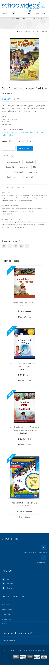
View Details (25, 517)
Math (7, 172)
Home (20, 31)
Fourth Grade (6, 619)
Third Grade (6, 614)
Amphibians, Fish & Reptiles (24, 304)
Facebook (10, 584)
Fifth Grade (6, 624)
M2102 (36, 167)
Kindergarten (24, 167)
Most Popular (19, 172)
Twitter (9, 579)
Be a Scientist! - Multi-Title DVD (24, 504)
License (21, 141)
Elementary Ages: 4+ (13, 162)
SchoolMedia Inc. (12, 177)
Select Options (25, 317)
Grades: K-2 (10, 167)
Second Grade (28, 177)
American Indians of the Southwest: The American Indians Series (24, 430)
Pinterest (9, 588)
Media (4, 141)
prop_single (33, 172)
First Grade (29, 162)
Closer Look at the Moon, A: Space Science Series (24, 366)
